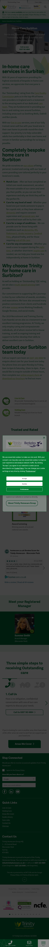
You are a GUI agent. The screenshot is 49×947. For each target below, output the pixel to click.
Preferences (24, 489)
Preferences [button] (30, 471)
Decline (24, 484)
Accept (24, 478)
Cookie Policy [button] (19, 468)
